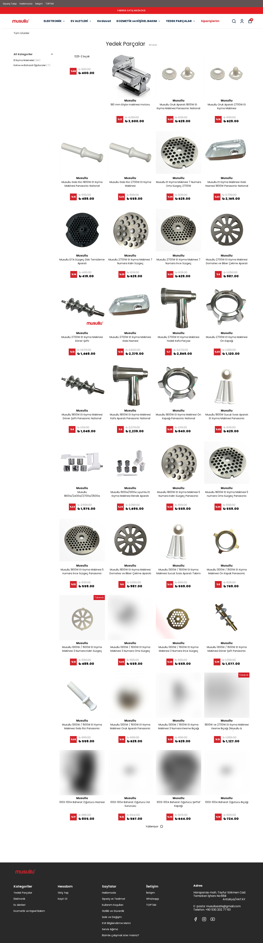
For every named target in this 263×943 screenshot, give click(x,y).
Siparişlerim (210, 21)
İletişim (39, 3)
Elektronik (19, 899)
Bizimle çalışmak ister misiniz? (120, 935)
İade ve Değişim (112, 917)
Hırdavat (104, 21)
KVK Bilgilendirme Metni (116, 923)
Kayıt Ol (62, 899)
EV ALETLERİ (79, 21)
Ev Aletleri (19, 905)
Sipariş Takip (10, 3)
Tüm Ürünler (21, 33)
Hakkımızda (26, 3)
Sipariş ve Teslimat (113, 899)
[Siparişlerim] (242, 21)
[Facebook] (195, 919)
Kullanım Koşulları (112, 905)
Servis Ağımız (110, 929)
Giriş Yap (63, 892)
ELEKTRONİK (53, 21)
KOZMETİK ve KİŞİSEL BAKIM (136, 21)
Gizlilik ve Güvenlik (113, 911)
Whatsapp (152, 899)
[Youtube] (213, 919)
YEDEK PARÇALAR (179, 21)
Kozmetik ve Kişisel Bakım (29, 911)
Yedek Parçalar (23, 892)
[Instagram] (204, 919)
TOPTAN (50, 3)
